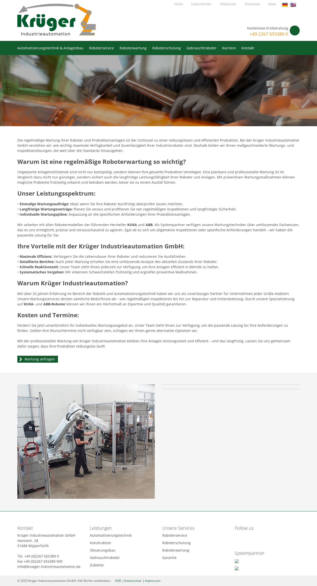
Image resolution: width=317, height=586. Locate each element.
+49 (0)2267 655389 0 (41, 556)
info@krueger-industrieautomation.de (48, 566)
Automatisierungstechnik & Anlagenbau (50, 48)
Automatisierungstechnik (111, 535)
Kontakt (247, 48)
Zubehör (97, 565)
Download (252, 4)
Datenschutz (133, 581)
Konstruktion (100, 542)
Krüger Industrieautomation (56, 19)
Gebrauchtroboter (201, 48)
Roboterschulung (166, 48)
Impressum (152, 581)
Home (178, 4)
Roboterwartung (133, 48)
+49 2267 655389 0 (269, 34)
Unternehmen (201, 4)
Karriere (229, 48)
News (272, 4)
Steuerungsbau (102, 550)
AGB (118, 581)
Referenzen (228, 4)
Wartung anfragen (40, 359)
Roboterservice (101, 48)
